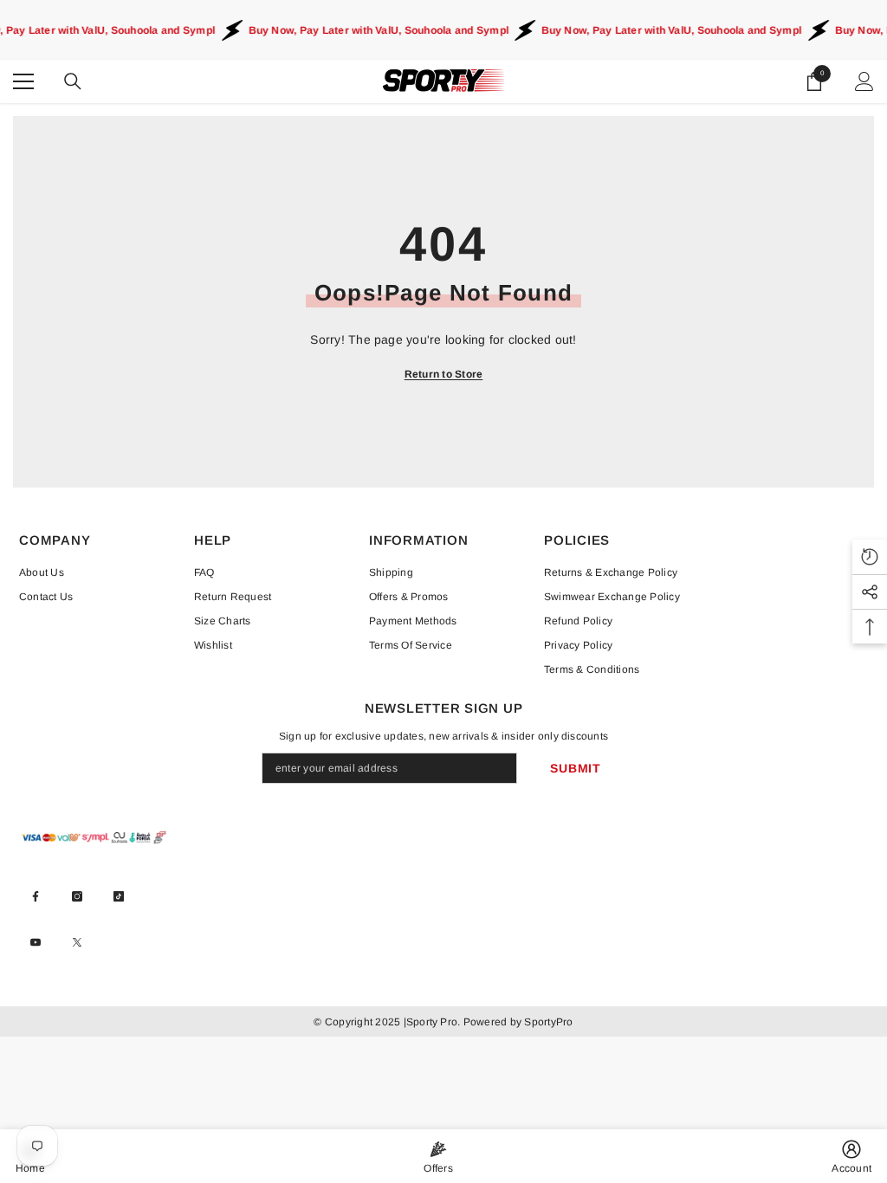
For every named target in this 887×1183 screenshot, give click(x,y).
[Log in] (864, 81)
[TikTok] (118, 896)
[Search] (72, 81)
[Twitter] (77, 942)
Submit (575, 768)
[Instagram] (77, 896)
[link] (851, 1156)
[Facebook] (35, 896)
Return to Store (444, 374)
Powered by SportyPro (516, 1022)
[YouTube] (35, 942)
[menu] (23, 81)
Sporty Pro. (433, 1022)
